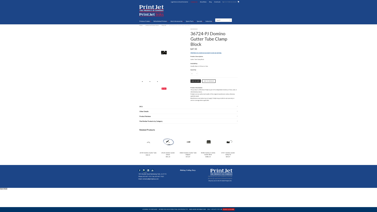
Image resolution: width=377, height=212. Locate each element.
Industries (208, 21)
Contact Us (194, 2)
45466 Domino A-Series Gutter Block (208, 153)
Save (165, 88)
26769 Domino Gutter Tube (148, 153)
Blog (210, 2)
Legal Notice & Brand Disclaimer (179, 2)
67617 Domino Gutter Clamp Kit (228, 153)
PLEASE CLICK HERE (228, 209)
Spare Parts (190, 21)
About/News (203, 2)
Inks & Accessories (176, 21)
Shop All (164, 25)
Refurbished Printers (160, 21)
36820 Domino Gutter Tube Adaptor (188, 153)
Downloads (217, 2)
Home (141, 25)
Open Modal (3, 189)
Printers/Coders (144, 21)
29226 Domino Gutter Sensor (168, 153)
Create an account (232, 2)
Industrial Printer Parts (152, 25)
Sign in (224, 2)
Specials (199, 21)
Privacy (211, 178)
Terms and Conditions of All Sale (223, 176)
